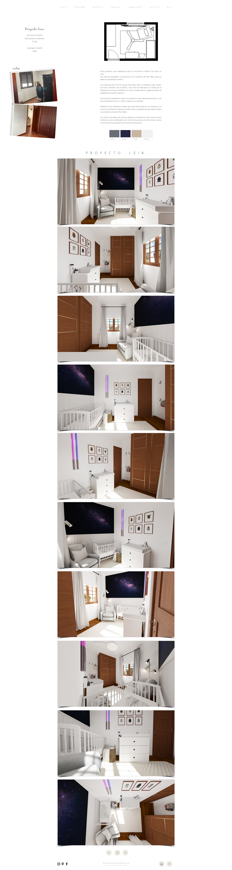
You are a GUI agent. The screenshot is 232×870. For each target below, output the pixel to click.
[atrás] (109, 853)
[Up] (169, 864)
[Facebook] (67, 864)
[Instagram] (59, 864)
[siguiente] (125, 853)
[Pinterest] (63, 864)
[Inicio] (161, 864)
